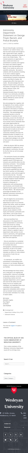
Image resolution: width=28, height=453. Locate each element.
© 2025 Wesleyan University (13, 449)
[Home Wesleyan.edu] (14, 390)
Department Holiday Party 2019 (14, 312)
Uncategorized (9, 310)
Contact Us (7, 423)
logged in (13, 325)
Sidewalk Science (10, 314)
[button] (25, 5)
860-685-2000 (24, 415)
